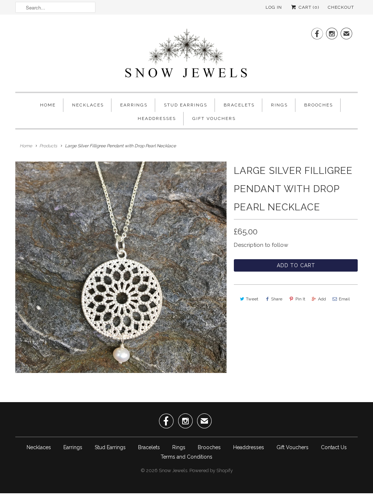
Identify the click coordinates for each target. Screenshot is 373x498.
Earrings (134, 105)
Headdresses (157, 118)
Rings (279, 105)
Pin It (300, 298)
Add (322, 298)
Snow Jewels (173, 470)
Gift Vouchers (214, 118)
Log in (274, 7)
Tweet (252, 298)
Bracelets (239, 105)
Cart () (308, 7)
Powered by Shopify (211, 470)
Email (344, 298)
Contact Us (334, 447)
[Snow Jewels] (186, 55)
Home (48, 105)
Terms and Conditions (186, 457)
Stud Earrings (185, 105)
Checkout (341, 7)
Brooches (318, 105)
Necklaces (88, 105)
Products (48, 145)
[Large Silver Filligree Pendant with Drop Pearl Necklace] (121, 267)
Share (276, 298)
